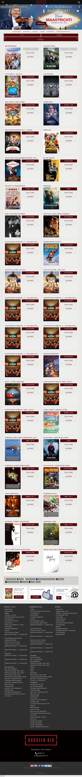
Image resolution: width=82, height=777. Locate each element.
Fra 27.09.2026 (68, 384)
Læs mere (30, 57)
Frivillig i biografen (61, 619)
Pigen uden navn (9, 684)
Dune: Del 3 (33, 719)
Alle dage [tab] (40, 39)
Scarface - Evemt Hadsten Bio (13, 688)
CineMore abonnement (63, 31)
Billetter (19, 597)
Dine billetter (50, 31)
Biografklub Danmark (62, 628)
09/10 (68, 440)
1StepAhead (54, 768)
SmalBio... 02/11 (30, 496)
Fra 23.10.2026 (68, 468)
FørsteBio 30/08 (30, 105)
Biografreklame (60, 634)
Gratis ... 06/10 (30, 440)
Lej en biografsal (60, 632)
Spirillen (7, 613)
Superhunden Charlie (10, 640)
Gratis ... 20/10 (30, 468)
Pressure (7, 630)
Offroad (32, 667)
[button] (6, 26)
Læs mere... (35, 597)
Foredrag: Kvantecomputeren (13, 680)
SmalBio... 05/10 (68, 412)
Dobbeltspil (8, 653)
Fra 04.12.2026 (30, 552)
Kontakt (42, 31)
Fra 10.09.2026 (30, 217)
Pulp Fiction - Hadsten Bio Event (13, 682)
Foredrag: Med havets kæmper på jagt (15, 676)
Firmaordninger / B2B (62, 615)
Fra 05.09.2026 (68, 77)
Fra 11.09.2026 (68, 217)
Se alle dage (30, 53)
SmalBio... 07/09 (30, 189)
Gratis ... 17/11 (69, 524)
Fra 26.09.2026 (68, 356)
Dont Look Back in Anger (11, 632)
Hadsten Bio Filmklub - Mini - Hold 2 (14, 673)
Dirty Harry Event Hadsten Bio (13, 692)
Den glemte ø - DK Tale (36, 684)
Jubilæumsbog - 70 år (62, 611)
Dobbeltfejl (33, 655)
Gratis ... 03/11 (69, 496)
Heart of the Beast (35, 657)
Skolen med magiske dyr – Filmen (14, 625)
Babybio (58, 626)
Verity (31, 671)
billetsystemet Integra (43, 768)
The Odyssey (8, 626)
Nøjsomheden (8, 609)
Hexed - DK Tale (34, 709)
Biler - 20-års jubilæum (11, 669)
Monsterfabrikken (9, 667)
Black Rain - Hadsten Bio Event (13, 678)
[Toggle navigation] (79, 2)
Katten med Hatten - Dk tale (38, 717)
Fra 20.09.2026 (68, 329)
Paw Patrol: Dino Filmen (11, 621)
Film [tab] (22, 35)
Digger (32, 669)
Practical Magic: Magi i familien (13, 638)
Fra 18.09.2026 (30, 329)
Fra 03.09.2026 (68, 161)
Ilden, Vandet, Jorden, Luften (12, 675)
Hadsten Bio (41, 2)
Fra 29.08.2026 (30, 77)
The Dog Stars (9, 611)
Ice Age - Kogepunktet (36, 725)
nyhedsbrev (32, 764)
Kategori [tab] (59, 35)
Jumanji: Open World (36, 723)
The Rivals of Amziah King (37, 642)
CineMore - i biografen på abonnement (66, 613)
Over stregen (33, 698)
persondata (45, 764)
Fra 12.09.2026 (68, 245)
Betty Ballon (33, 673)
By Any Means (8, 623)
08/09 (68, 189)
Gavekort (35, 31)
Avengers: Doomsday (36, 721)
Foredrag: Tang (9, 690)
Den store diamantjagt (36, 686)
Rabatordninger (60, 621)
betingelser (38, 764)
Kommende (26, 31)
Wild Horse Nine (34, 707)
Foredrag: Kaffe (9, 686)
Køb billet (46, 23)
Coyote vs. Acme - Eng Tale (12, 644)
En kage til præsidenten (11, 628)
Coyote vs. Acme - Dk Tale (12, 642)
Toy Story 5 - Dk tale (10, 615)
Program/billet (17, 31)
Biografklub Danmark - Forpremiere (66, 630)
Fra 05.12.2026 (68, 552)
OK (59, 597)
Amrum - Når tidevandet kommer (39, 726)
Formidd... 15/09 (68, 105)
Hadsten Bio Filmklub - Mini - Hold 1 (14, 671)
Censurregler (59, 617)
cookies (51, 764)
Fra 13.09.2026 (68, 273)
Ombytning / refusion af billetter (64, 623)
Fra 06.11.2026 (30, 524)
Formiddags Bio (60, 625)
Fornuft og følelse (35, 690)
